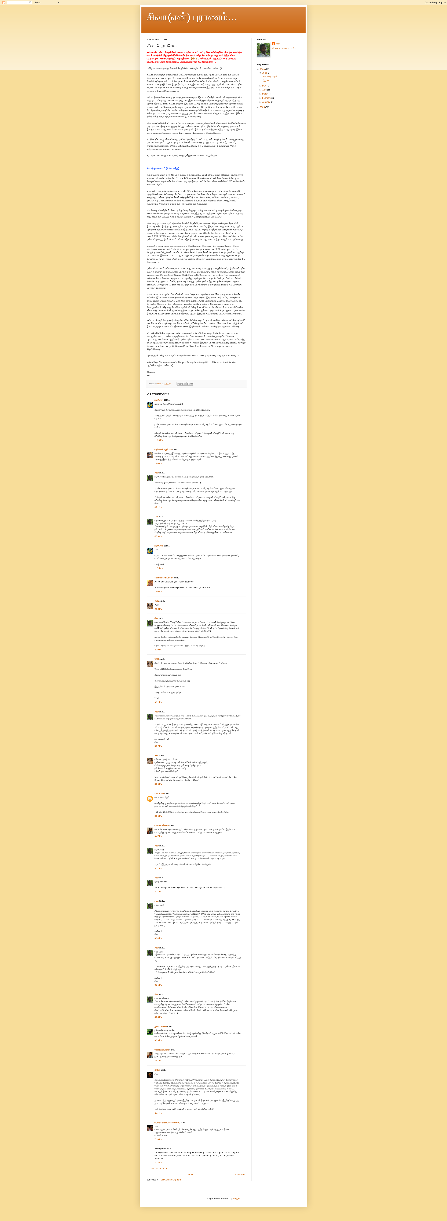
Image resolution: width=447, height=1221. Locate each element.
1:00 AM (158, 591)
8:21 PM (158, 868)
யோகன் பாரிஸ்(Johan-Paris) (167, 1122)
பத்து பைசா (267, 80)
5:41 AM (158, 1113)
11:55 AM (159, 568)
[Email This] (178, 384)
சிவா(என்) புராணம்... (192, 17)
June (265, 73)
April (264, 90)
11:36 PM (159, 440)
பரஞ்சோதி (159, 400)
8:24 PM (158, 938)
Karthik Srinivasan (164, 578)
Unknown (159, 793)
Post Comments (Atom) (170, 1180)
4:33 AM (158, 536)
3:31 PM (158, 702)
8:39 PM (158, 1040)
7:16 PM (158, 1139)
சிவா (157, 473)
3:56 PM (158, 784)
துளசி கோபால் (161, 1026)
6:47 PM (158, 836)
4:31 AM (158, 507)
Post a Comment (159, 1168)
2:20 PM (158, 649)
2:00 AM (158, 463)
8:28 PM (158, 1017)
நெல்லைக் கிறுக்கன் (163, 449)
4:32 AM (158, 1162)
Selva (157, 1070)
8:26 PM (158, 985)
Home (190, 1174)
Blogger (236, 1198)
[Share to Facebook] (188, 384)
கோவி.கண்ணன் (162, 825)
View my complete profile (284, 48)
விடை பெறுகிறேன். (270, 76)
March (265, 94)
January (266, 102)
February (266, 98)
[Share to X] (185, 384)
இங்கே (194, 58)
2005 (262, 107)
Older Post (240, 1174)
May (264, 86)
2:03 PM (158, 609)
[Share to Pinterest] (191, 384)
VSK (157, 601)
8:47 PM (158, 1060)
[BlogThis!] (181, 384)
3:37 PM (158, 746)
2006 (262, 69)
